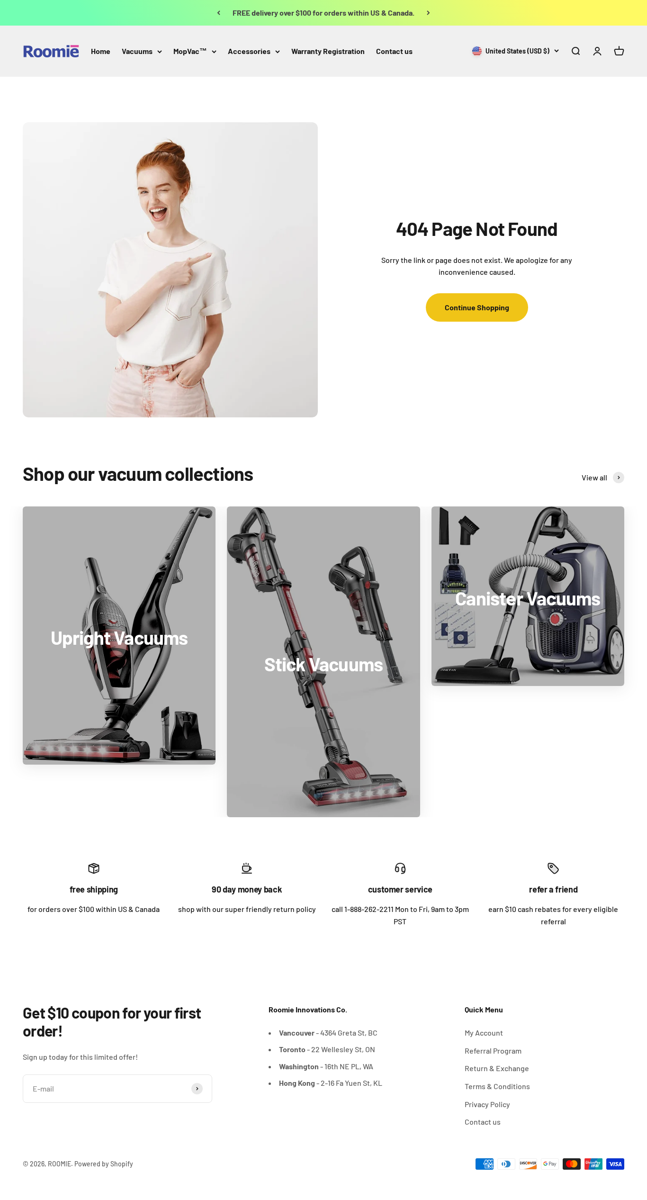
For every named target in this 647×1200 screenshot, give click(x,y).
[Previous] (218, 13)
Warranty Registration (328, 50)
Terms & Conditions (497, 1086)
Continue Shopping (477, 307)
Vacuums (137, 50)
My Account (484, 1032)
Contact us (394, 50)
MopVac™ (190, 50)
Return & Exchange (497, 1068)
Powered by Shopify (103, 1164)
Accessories (249, 50)
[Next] (428, 13)
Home (100, 50)
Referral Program (493, 1050)
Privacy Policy (487, 1104)
